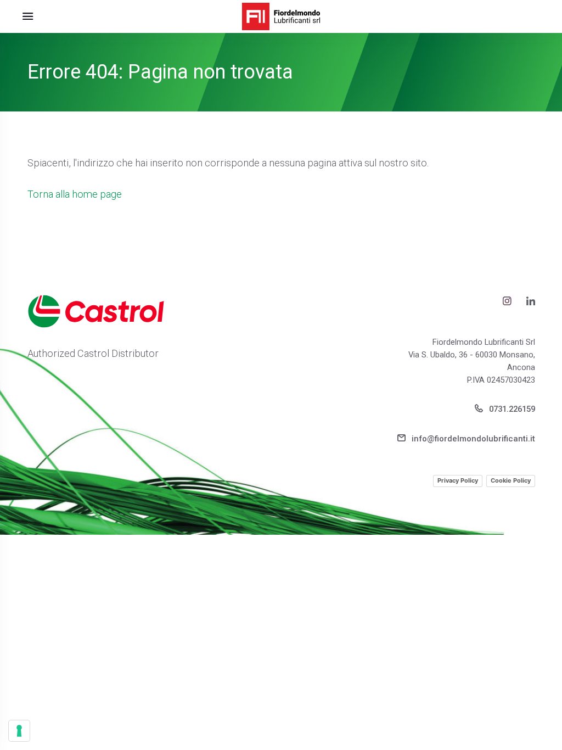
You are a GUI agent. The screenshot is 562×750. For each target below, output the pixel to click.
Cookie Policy (511, 480)
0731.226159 (511, 409)
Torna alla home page (74, 194)
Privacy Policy (457, 480)
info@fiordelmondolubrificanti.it (472, 439)
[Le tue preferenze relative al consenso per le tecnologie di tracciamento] (19, 730)
